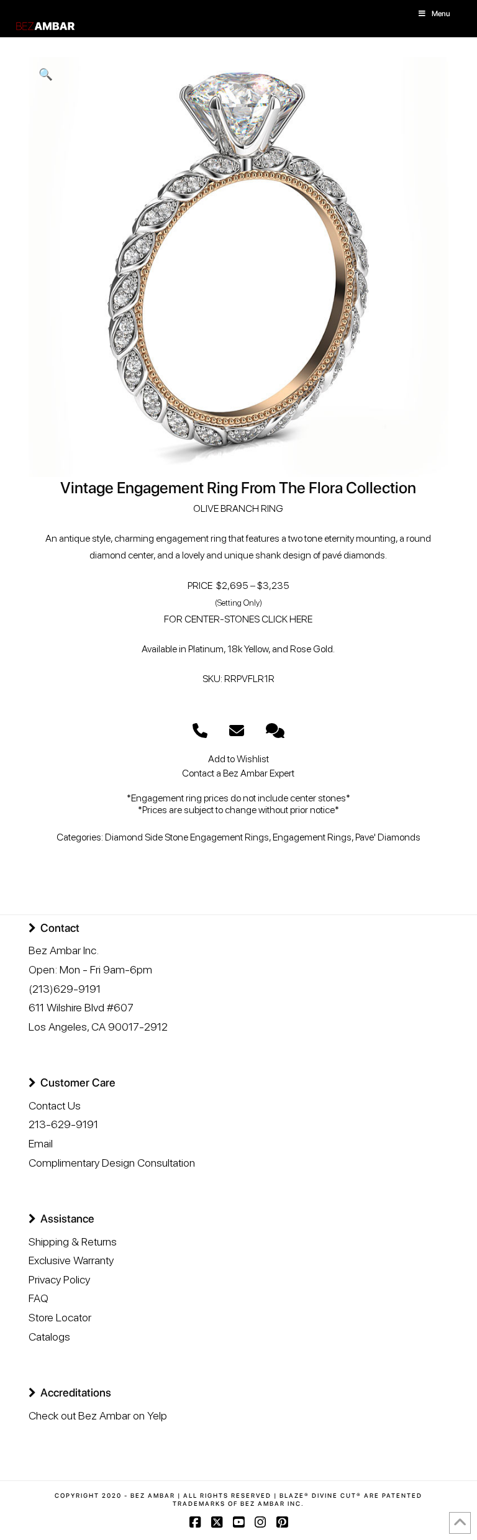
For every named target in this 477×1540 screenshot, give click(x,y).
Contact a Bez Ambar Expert (238, 773)
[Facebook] (195, 1522)
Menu (441, 13)
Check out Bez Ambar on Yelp (98, 1415)
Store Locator (60, 1317)
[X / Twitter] (216, 1522)
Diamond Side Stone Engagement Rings (187, 837)
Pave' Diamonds (387, 837)
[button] (46, 74)
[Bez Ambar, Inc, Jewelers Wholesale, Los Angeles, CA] (75, 1457)
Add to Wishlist (238, 759)
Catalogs (49, 1336)
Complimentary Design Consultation (112, 1162)
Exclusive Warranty (71, 1260)
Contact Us (55, 1105)
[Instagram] (260, 1522)
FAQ (38, 1298)
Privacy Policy (59, 1279)
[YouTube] (238, 1522)
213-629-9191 (63, 1124)
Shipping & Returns (73, 1241)
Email (41, 1143)
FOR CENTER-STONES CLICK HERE (238, 619)
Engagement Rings (312, 837)
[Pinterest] (282, 1522)
